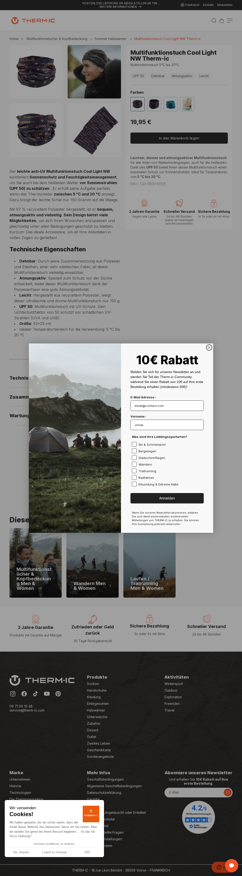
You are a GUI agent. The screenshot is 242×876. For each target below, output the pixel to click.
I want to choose (54, 852)
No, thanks (21, 852)
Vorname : (138, 416)
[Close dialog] (209, 347)
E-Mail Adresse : (143, 397)
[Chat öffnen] (231, 865)
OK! (87, 852)
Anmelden (167, 498)
